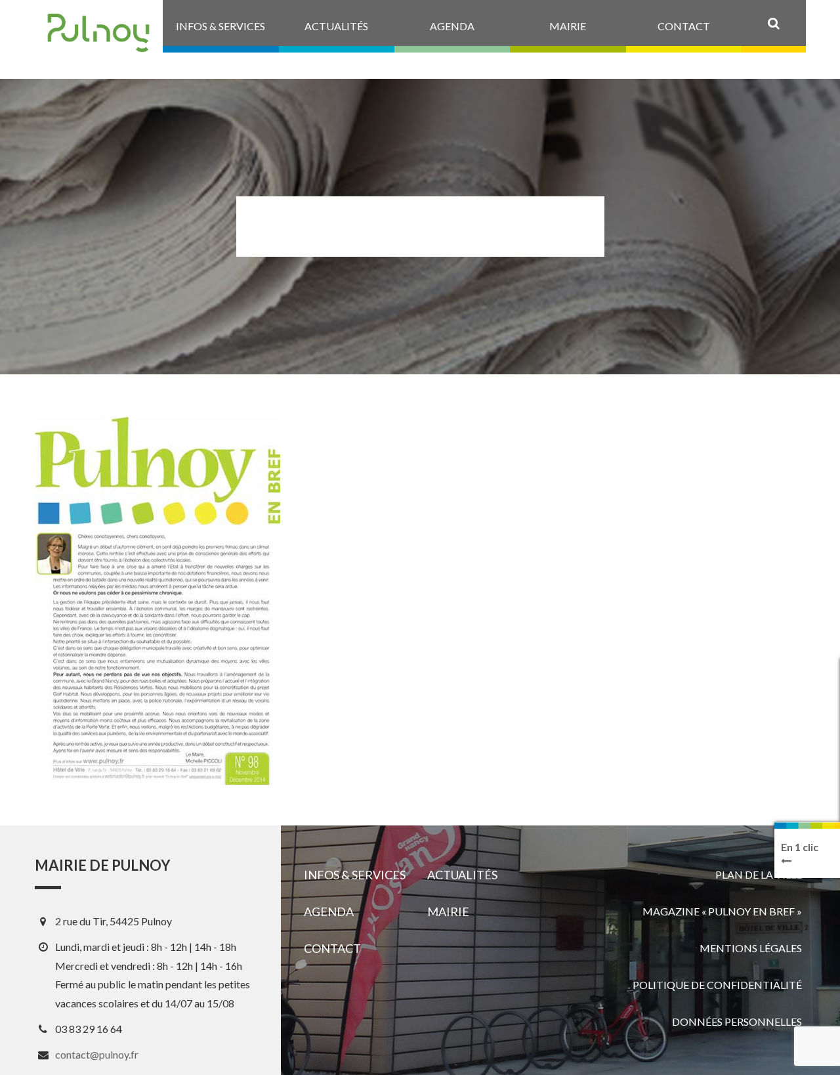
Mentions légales (751, 948)
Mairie (448, 911)
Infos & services (355, 874)
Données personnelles (737, 1021)
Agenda (329, 911)
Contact (332, 948)
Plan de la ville (758, 874)
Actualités (462, 874)
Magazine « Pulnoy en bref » (722, 911)
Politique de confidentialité (717, 984)
